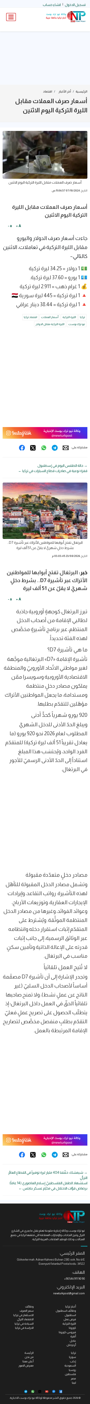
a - (10, 226)
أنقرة (73, 1336)
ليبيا (74, 1382)
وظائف (29, 1306)
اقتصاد (47, 91)
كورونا (72, 1327)
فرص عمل (70, 1319)
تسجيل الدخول (75, 5)
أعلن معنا (28, 1361)
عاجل (73, 1340)
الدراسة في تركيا (24, 1327)
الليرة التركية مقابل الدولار (50, 324)
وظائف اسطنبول (66, 1310)
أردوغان (71, 1345)
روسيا (72, 1370)
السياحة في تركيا (24, 1323)
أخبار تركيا (70, 1306)
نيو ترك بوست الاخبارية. (22, 1397)
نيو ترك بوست (76, 324)
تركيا (82, 317)
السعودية (70, 1365)
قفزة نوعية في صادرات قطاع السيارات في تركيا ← (52, 471)
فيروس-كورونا (67, 1332)
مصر (73, 1378)
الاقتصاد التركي (25, 1319)
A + (18, 226)
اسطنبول (70, 1315)
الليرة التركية (69, 317)
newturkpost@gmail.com (69, 1293)
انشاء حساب (52, 5)
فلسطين (70, 1374)
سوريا (72, 1357)
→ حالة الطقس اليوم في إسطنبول (62, 465)
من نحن (29, 1357)
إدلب (73, 1361)
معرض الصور (26, 1365)
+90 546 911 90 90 (74, 1278)
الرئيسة (29, 1352)
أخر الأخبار (65, 91)
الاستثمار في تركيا (23, 1315)
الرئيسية (81, 91)
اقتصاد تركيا (30, 317)
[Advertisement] (45, 58)
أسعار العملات (50, 317)
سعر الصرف (27, 1310)
